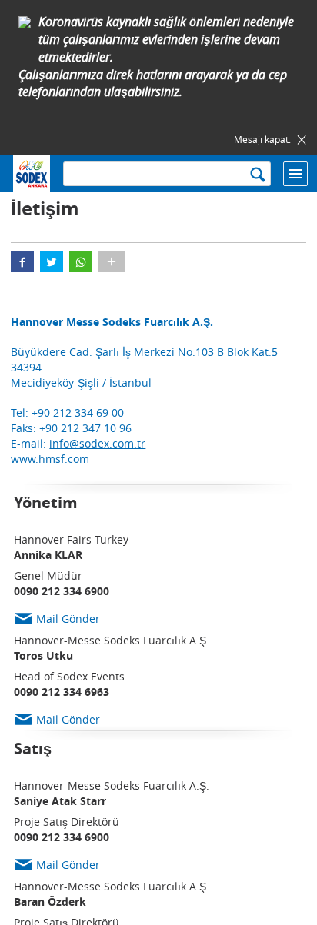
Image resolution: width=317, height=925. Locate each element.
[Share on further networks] (111, 261)
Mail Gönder (68, 618)
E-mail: (78, 443)
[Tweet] (51, 261)
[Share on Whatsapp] (80, 261)
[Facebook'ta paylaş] (22, 261)
